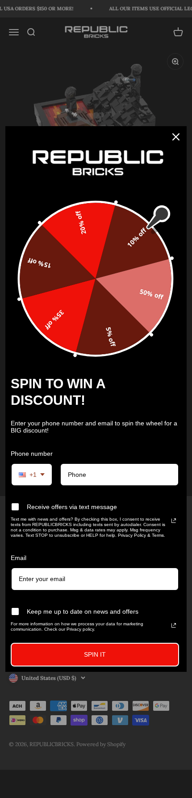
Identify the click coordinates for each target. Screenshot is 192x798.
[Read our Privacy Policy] (173, 520)
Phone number (32, 453)
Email (18, 557)
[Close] (176, 137)
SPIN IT (95, 654)
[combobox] (32, 475)
